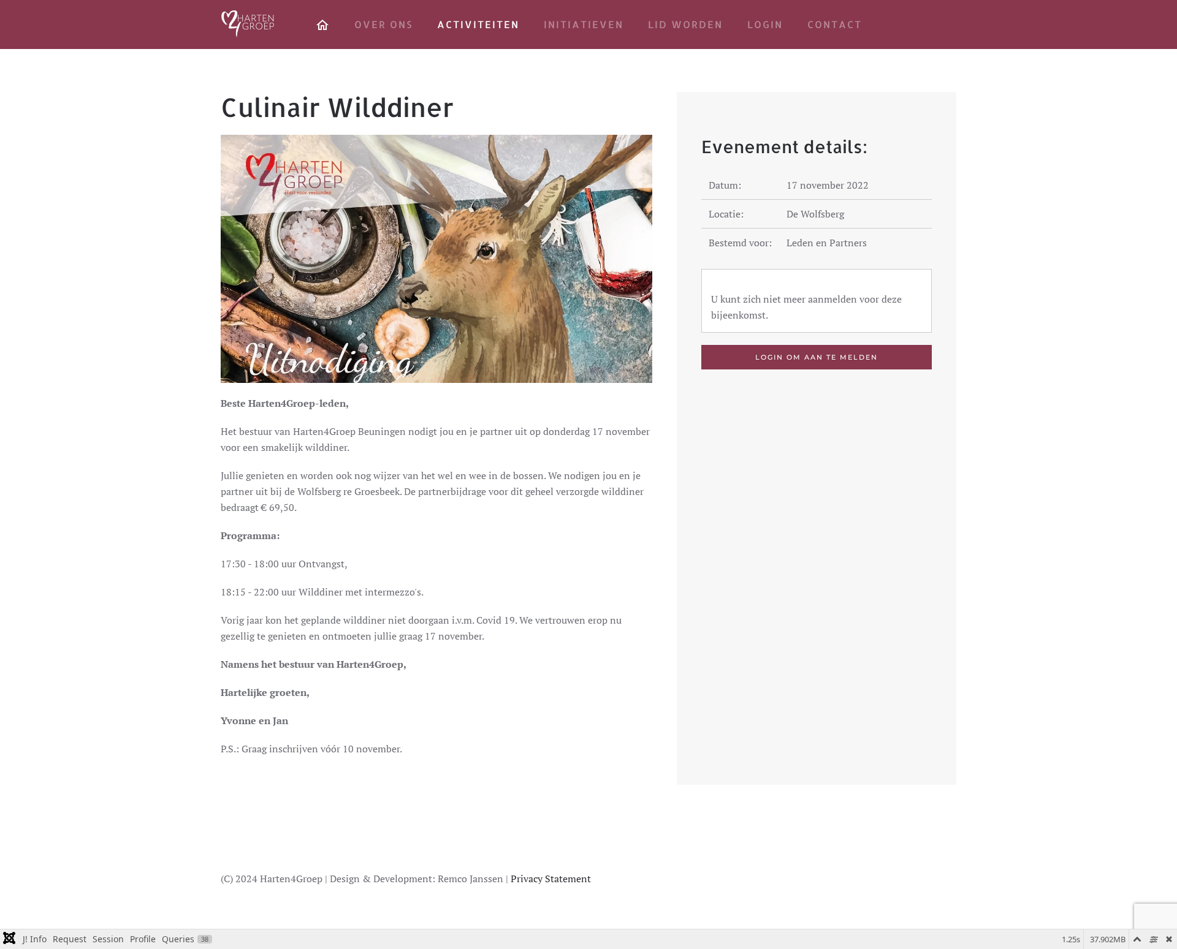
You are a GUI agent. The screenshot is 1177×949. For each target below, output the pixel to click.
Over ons (383, 24)
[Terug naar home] (248, 24)
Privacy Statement (551, 878)
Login (765, 24)
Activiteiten (478, 24)
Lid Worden (685, 24)
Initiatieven (583, 24)
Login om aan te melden (816, 357)
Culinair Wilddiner (337, 107)
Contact (834, 24)
